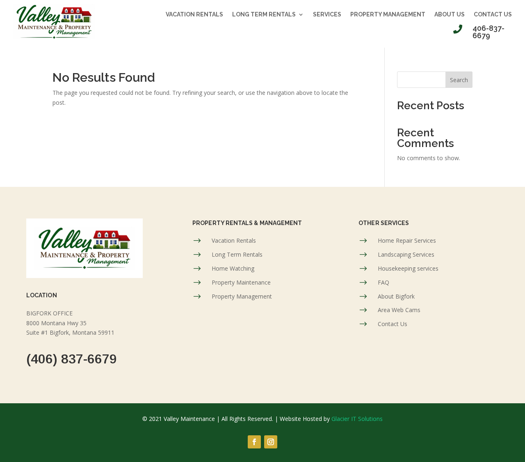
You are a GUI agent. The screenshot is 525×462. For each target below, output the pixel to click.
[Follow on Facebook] (254, 441)
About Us (449, 14)
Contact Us (493, 14)
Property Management (387, 14)
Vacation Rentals (194, 14)
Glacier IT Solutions (357, 419)
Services (327, 14)
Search (459, 80)
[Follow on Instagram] (270, 441)
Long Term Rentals (264, 14)
